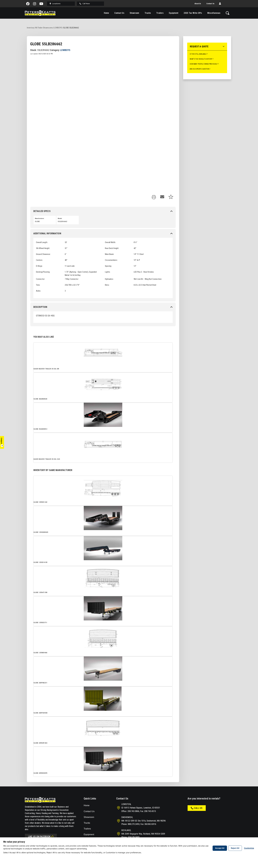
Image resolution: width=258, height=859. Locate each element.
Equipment (173, 13)
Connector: (40, 279)
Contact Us (210, 4)
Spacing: (108, 266)
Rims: (107, 285)
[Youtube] (41, 3)
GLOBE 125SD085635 (40, 532)
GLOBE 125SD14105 (40, 562)
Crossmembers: (111, 260)
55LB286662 (62, 221)
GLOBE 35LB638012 (40, 429)
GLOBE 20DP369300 (40, 713)
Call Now (86, 4)
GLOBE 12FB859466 (40, 653)
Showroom (134, 13)
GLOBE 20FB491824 (40, 743)
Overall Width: (110, 242)
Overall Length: (42, 242)
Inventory (30, 27)
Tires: (38, 285)
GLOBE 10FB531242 (40, 502)
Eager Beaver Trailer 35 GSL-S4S (46, 459)
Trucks (148, 13)
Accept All (219, 848)
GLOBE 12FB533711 (40, 623)
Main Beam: (109, 254)
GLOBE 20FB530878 (40, 773)
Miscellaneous (214, 13)
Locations (56, 4)
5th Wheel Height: (43, 248)
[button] (220, 3)
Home (106, 13)
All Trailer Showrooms (44, 27)
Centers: (39, 260)
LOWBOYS (58, 27)
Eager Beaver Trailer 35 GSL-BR (46, 369)
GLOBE (37, 221)
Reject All (235, 848)
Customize (249, 848)
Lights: (107, 272)
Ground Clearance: (43, 254)
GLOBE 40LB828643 (40, 399)
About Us (198, 4)
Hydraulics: (109, 279)
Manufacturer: (39, 218)
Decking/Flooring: (43, 272)
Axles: (38, 291)
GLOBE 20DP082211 (40, 683)
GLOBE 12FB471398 (40, 592)
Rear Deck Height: (112, 248)
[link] (154, 197)
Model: (60, 218)
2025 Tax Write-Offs (193, 13)
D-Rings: (39, 266)
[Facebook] (28, 3)
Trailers (160, 13)
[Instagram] (34, 3)
